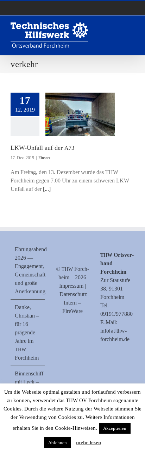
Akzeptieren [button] (114, 428)
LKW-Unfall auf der (42, 147)
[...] (47, 189)
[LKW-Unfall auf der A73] (80, 114)
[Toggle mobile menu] (131, 26)
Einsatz (44, 157)
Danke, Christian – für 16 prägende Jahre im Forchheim (27, 332)
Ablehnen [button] (57, 442)
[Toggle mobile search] (119, 26)
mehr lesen (88, 442)
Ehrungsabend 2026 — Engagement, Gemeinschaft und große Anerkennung (28, 270)
